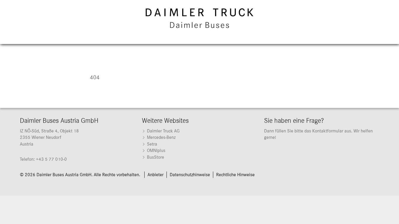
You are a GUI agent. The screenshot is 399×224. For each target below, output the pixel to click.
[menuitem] (199, 131)
